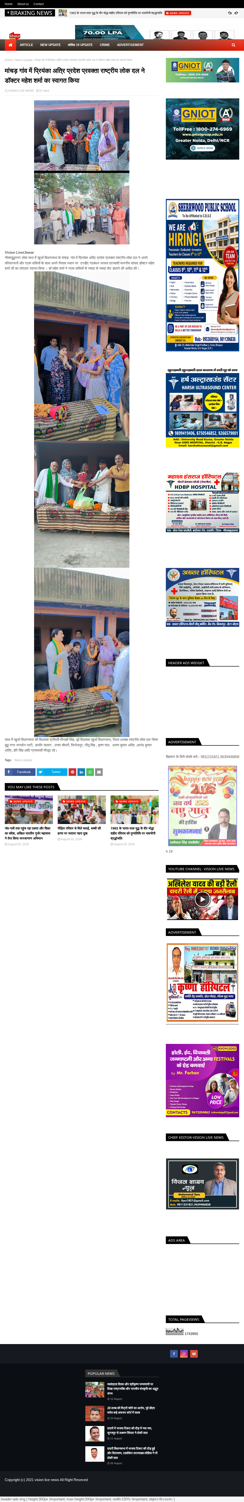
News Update (24, 60)
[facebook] (174, 1354)
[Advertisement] (202, 701)
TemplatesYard (39, 1490)
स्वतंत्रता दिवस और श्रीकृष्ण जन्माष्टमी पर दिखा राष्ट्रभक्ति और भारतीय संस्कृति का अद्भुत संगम (132, 1389)
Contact (39, 4)
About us (23, 4)
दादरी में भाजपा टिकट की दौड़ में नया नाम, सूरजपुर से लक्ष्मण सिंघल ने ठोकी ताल (129, 1430)
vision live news (47, 1480)
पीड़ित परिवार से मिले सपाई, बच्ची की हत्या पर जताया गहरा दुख (79, 830)
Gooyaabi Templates (82, 1490)
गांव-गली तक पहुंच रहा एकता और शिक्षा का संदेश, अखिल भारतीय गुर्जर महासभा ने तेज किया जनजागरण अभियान (27, 833)
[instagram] (184, 1354)
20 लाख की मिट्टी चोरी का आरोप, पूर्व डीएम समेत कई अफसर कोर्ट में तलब (131, 1410)
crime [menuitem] (105, 45)
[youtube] (194, 1354)
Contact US (231, 1490)
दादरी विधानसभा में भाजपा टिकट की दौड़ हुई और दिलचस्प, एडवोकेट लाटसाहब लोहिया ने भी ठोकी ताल (132, 1453)
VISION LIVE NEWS (21, 90)
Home (9, 4)
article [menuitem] (26, 45)
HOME (199, 1490)
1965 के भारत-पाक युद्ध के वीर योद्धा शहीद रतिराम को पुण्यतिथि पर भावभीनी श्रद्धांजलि (115, 13)
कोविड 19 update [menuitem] (80, 45)
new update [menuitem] (50, 45)
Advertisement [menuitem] (130, 45)
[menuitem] (10, 45)
